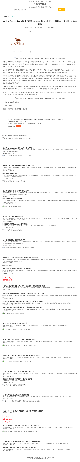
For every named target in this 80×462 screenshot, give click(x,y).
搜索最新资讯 (61, 9)
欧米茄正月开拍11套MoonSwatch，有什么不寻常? (19, 166)
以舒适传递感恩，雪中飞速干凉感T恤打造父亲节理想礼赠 (21, 425)
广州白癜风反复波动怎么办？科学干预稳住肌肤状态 (19, 339)
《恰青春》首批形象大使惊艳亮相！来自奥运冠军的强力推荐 (22, 441)
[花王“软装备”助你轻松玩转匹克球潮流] (13, 313)
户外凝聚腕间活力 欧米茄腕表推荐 (14, 240)
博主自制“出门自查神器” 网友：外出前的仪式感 (17, 379)
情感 (42, 1)
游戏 (44, 7)
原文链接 (18, 126)
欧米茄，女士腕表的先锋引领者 (13, 216)
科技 (42, 7)
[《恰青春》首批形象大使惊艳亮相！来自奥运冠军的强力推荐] (20, 431)
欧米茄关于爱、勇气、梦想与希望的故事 (16, 191)
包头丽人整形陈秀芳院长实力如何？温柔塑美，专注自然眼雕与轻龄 (24, 286)
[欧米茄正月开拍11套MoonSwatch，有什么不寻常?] (17, 155)
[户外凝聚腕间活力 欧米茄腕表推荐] (12, 230)
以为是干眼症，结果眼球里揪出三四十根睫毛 (16, 268)
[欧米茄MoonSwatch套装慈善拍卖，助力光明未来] (16, 138)
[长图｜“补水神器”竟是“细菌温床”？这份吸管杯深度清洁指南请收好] (21, 401)
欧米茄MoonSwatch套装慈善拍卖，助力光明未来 (18, 148)
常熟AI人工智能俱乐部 (47, 457)
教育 (47, 7)
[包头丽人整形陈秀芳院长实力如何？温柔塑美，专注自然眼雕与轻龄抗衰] (7, 280)
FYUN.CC (36, 457)
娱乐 (33, 7)
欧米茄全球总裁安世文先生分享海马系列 (15, 224)
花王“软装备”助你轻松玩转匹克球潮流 (15, 323)
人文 (44, 1)
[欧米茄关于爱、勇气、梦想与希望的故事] (14, 181)
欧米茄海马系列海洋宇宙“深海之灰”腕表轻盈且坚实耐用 (20, 258)
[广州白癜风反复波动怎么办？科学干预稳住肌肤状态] (17, 329)
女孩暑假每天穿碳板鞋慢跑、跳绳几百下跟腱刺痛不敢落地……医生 (23, 294)
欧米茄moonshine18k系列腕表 (12, 199)
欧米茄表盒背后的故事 (9, 173)
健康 (50, 1)
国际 (33, 1)
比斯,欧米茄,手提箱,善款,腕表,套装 (14, 135)
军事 (39, 7)
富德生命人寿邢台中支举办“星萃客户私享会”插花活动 (19, 447)
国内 (30, 1)
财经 (36, 7)
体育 (30, 7)
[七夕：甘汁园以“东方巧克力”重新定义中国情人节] (16, 361)
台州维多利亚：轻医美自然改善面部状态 (16, 395)
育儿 (50, 7)
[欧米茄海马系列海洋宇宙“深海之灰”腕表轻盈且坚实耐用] (18, 247)
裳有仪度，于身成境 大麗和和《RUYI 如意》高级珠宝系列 (21, 355)
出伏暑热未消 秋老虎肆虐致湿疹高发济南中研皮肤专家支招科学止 (23, 301)
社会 (36, 1)
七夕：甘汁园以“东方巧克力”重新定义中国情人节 (18, 371)
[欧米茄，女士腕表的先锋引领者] (11, 206)
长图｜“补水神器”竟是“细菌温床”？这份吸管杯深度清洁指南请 (23, 411)
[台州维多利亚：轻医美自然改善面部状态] (14, 385)
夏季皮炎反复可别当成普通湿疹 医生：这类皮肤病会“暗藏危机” (22, 307)
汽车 (47, 1)
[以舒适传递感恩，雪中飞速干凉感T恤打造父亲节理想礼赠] (7, 419)
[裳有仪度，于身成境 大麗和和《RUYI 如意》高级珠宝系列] (19, 345)
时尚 (39, 1)
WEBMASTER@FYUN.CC (43, 459)
